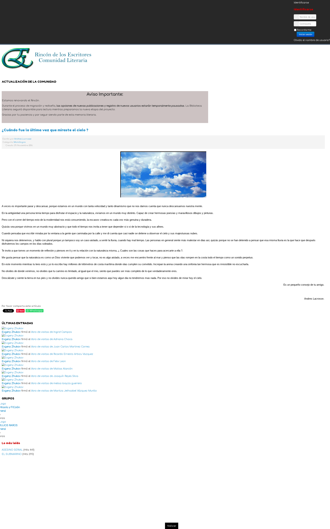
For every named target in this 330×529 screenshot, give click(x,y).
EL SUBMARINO (12, 454)
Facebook (312, 52)
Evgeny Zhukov (11, 332)
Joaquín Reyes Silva (65, 376)
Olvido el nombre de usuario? (312, 40)
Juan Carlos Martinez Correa (71, 346)
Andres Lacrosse (22, 139)
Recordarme (304, 30)
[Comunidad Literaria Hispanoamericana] (47, 58)
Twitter (318, 52)
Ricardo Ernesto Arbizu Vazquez (73, 354)
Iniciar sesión (305, 34)
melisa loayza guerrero (67, 383)
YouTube (325, 52)
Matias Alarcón (63, 368)
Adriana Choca (62, 339)
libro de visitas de (42, 332)
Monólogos (19, 142)
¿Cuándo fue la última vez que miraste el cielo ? (45, 130)
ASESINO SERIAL (12, 450)
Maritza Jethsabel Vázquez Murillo (75, 390)
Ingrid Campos (62, 332)
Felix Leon (59, 361)
